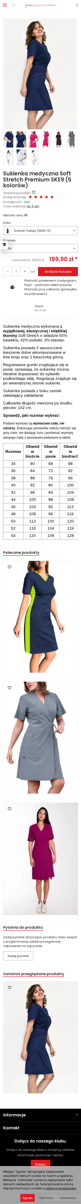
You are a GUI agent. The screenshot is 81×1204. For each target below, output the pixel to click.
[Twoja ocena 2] (35, 197)
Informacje (14, 1115)
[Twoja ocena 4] (46, 197)
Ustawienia (68, 1198)
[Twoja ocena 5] (52, 197)
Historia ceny (13, 215)
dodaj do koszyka (58, 271)
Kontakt (11, 1128)
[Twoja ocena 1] (30, 197)
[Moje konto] (77, 5)
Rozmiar (9, 240)
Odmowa (46, 1198)
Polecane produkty (21, 552)
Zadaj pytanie (18, 956)
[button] (40, 73)
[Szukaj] (13, 5)
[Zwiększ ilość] (7, 271)
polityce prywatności (61, 1188)
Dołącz (40, 1164)
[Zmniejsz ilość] (24, 271)
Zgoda (27, 1198)
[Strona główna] (40, 5)
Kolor (7, 222)
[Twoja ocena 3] (41, 197)
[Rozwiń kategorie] (5, 5)
